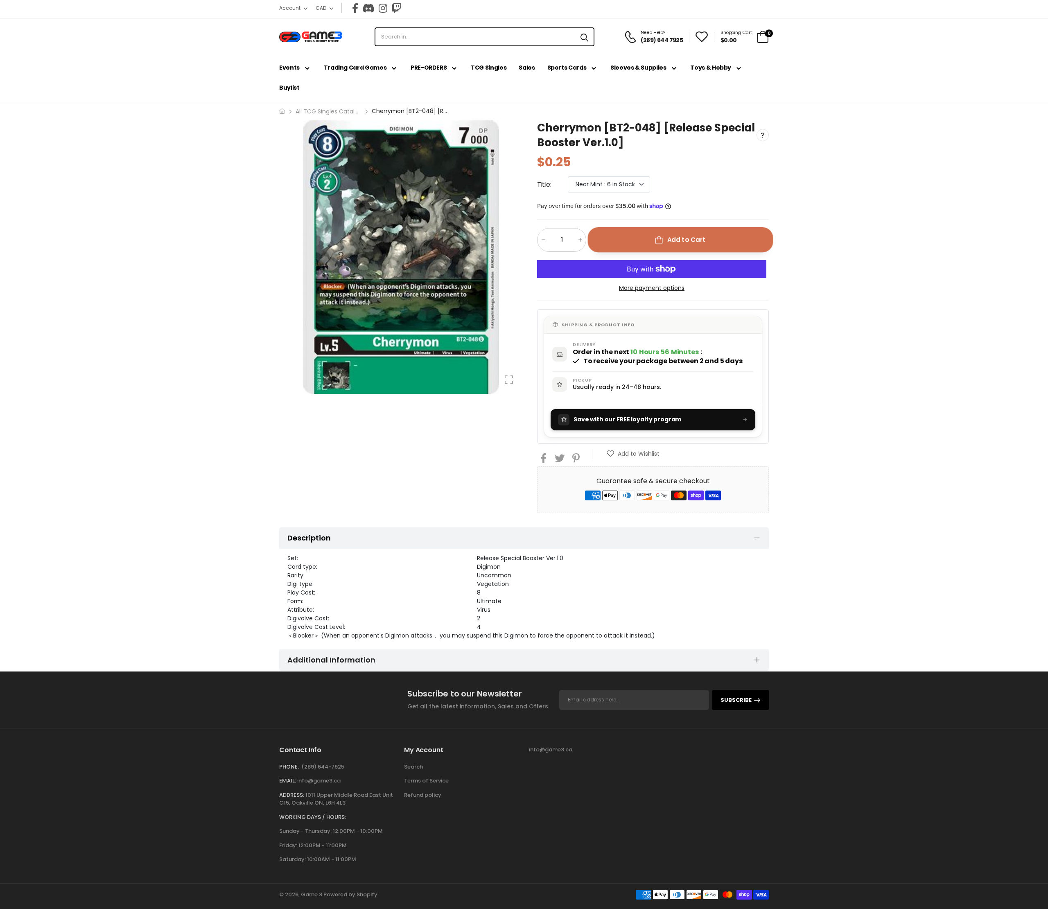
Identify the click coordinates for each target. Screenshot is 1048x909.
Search (413, 767)
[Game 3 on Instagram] (383, 8)
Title (544, 184)
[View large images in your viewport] (509, 379)
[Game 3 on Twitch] (396, 8)
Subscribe (736, 700)
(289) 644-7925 (322, 767)
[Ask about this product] (763, 135)
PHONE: (289, 767)
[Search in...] (584, 36)
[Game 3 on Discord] (368, 8)
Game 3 (311, 894)
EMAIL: (287, 781)
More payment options (651, 287)
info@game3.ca (319, 781)
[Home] (282, 111)
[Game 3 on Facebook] (355, 8)
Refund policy (422, 795)
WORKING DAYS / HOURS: (312, 817)
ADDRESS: (291, 795)
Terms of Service (426, 781)
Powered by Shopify (350, 894)
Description (309, 538)
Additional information (331, 660)
